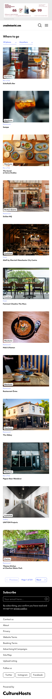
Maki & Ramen (9, 348)
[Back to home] (12, 25)
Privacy (6, 631)
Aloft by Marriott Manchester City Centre (20, 260)
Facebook (38, 675)
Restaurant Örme (10, 391)
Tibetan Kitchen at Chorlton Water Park (12, 567)
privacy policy (20, 608)
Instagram (23, 675)
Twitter (8, 675)
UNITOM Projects (10, 522)
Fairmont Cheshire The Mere (14, 304)
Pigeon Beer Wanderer (12, 479)
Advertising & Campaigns (15, 649)
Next (38, 579)
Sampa (6, 127)
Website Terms (10, 637)
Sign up (45, 600)
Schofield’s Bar (9, 83)
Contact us (8, 619)
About (6, 625)
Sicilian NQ (7, 217)
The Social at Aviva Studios (10, 172)
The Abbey (7, 435)
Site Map (7, 655)
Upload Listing (10, 661)
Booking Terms (10, 643)
